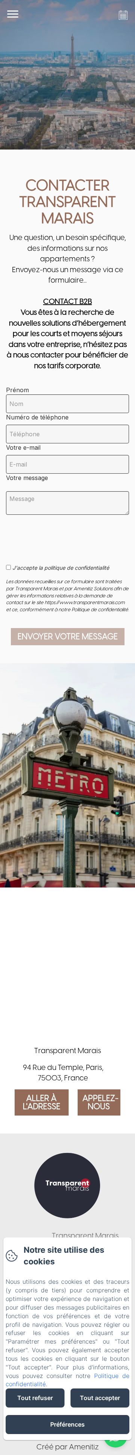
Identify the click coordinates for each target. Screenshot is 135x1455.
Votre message (27, 478)
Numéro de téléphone (37, 417)
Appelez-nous (100, 1102)
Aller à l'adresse (41, 1102)
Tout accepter (100, 1398)
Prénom (17, 390)
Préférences (67, 1424)
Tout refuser (35, 1398)
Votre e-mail (23, 447)
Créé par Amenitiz (67, 1446)
